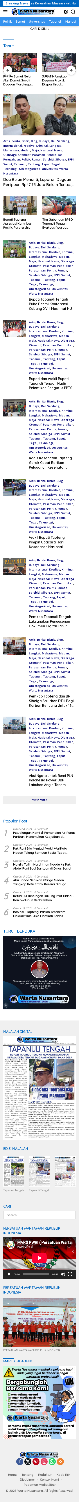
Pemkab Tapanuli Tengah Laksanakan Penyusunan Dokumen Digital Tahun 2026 (50, 623)
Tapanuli (20, 164)
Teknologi (10, 169)
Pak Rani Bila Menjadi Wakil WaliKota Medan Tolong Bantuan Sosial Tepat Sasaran (40, 850)
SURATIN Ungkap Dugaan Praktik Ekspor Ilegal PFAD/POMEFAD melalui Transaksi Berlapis (55, 80)
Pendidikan (55, 155)
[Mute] (63, 1274)
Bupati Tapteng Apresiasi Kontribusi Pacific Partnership (17, 224)
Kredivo (28, 146)
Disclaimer (27, 1480)
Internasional (12, 146)
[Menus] (6, 12)
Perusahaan (11, 159)
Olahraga (10, 155)
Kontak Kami (49, 1480)
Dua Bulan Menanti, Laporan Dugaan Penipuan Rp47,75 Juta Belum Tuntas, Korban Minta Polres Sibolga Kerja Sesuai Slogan (37, 187)
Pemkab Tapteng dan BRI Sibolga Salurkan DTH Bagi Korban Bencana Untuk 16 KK (51, 703)
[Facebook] (19, 1462)
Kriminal (42, 146)
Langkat (55, 146)
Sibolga (60, 159)
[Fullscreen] (70, 1274)
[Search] (73, 12)
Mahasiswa (11, 150)
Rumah (36, 159)
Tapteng (34, 164)
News (58, 150)
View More (39, 800)
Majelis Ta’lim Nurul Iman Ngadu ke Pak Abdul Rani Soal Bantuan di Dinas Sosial (42, 866)
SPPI (71, 159)
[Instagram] (44, 1462)
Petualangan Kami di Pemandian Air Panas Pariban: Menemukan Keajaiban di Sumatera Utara (44, 835)
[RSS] (60, 1462)
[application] (39, 1258)
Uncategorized (29, 169)
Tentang (27, 1475)
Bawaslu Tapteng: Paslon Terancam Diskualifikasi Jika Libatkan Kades (39, 914)
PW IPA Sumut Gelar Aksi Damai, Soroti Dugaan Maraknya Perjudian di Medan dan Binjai (17, 80)
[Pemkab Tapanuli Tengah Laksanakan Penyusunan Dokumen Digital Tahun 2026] (14, 594)
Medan (25, 150)
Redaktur (45, 1475)
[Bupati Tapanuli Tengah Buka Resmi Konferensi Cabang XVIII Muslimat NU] (14, 276)
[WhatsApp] (52, 1462)
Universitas (50, 169)
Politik (26, 159)
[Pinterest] (36, 1462)
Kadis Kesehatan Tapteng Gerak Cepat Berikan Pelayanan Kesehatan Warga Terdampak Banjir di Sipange (52, 467)
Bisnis (25, 141)
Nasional (46, 150)
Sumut (7, 164)
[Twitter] (27, 1462)
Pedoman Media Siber (40, 1485)
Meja (35, 150)
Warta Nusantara (41, 293)
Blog (34, 141)
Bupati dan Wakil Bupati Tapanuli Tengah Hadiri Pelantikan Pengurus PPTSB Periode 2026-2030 (51, 385)
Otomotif (24, 155)
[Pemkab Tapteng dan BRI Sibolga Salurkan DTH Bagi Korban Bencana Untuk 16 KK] (14, 673)
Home (12, 1475)
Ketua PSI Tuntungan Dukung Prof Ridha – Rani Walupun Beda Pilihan (43, 898)
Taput (45, 164)
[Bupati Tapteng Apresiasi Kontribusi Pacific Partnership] (20, 205)
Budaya (44, 141)
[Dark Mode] (65, 12)
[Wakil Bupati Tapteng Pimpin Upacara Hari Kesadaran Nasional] (14, 515)
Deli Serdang (60, 141)
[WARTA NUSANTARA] (32, 11)
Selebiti (48, 159)
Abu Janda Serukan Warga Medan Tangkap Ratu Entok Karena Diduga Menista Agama (39, 882)
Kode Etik (63, 1475)
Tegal (55, 164)
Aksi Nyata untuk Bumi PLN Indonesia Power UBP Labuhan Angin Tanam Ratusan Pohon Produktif (51, 782)
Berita (15, 141)
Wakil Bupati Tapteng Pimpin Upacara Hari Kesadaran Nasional (47, 542)
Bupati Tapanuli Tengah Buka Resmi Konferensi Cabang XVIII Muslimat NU (50, 304)
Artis (6, 141)
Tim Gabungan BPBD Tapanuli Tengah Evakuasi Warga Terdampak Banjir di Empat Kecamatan (57, 224)
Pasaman (38, 155)
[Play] (9, 1274)
